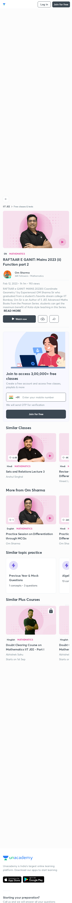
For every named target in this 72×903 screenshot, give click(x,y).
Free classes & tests (23, 206)
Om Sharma (13, 543)
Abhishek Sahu (14, 654)
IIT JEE (6, 206)
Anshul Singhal (14, 476)
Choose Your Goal (19, 4)
